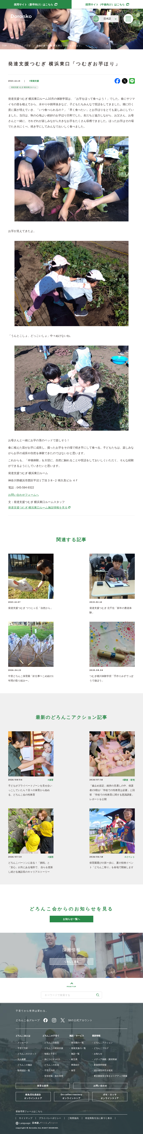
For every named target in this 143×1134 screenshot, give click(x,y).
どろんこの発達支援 (53, 1048)
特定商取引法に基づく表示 (98, 1118)
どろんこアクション (103, 1042)
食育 (73, 1070)
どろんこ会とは (23, 1035)
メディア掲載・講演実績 (105, 1059)
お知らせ (98, 1054)
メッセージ (22, 1042)
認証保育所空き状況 (103, 1070)
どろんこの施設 (24, 1065)
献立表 (74, 1059)
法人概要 (21, 1059)
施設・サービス (76, 1035)
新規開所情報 (100, 1065)
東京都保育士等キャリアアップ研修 (110, 1076)
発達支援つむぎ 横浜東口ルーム (23, 87)
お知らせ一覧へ (71, 919)
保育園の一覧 (77, 1042)
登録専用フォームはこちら (29, 1111)
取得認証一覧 (23, 1070)
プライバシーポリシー (50, 1118)
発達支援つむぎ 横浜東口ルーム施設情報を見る (39, 507)
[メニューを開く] (128, 19)
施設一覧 (75, 1054)
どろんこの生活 (51, 1065)
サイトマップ (25, 1118)
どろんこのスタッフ (26, 1054)
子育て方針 (22, 1048)
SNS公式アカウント (80, 1020)
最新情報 (96, 1035)
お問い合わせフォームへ (23, 494)
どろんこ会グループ (28, 1020)
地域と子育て (50, 1054)
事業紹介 (75, 1065)
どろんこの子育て (51, 1035)
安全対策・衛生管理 (53, 1076)
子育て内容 (49, 1070)
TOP (4, 45)
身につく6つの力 (52, 1059)
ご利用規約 (73, 1118)
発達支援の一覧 (78, 1048)
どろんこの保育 (51, 1042)
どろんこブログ (23, 45)
